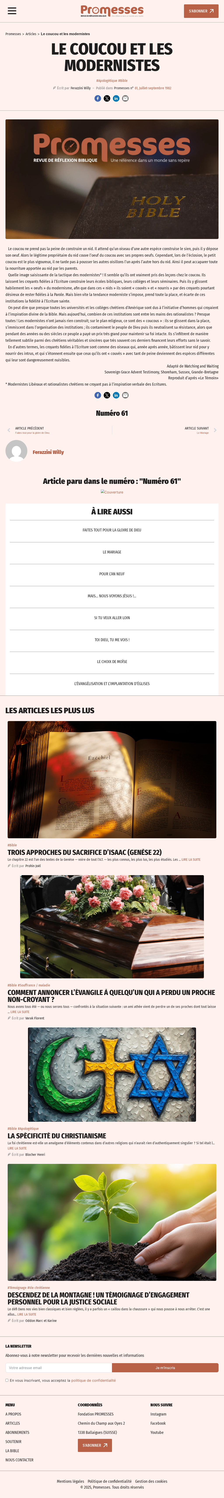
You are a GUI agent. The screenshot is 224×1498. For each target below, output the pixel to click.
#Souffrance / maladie (34, 985)
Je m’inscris (165, 1368)
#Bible (123, 81)
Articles (31, 34)
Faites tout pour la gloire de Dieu (112, 530)
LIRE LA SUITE (191, 859)
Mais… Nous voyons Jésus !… (112, 596)
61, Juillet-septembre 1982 (153, 88)
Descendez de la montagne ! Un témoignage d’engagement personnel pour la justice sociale (98, 1298)
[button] (12, 11)
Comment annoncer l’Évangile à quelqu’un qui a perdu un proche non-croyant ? (111, 996)
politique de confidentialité (93, 1380)
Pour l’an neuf (112, 574)
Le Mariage (112, 552)
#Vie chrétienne (39, 1288)
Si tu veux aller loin (112, 617)
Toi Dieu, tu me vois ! (112, 639)
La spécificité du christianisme (57, 1136)
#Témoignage (17, 1288)
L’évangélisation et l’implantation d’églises (112, 683)
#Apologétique (106, 81)
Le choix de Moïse (112, 661)
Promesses (13, 34)
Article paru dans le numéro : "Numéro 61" (112, 481)
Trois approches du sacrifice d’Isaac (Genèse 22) (85, 852)
